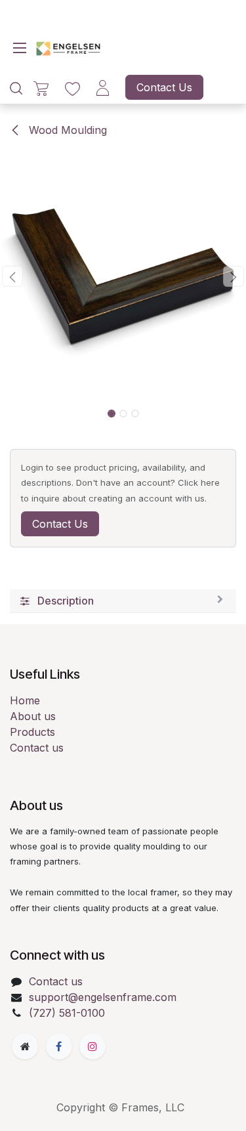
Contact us (37, 747)
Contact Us (164, 87)
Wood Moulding (66, 130)
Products (32, 731)
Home (25, 700)
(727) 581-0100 (67, 1012)
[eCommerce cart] (41, 87)
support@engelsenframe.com (102, 997)
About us (33, 716)
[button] (12, 276)
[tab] (123, 601)
